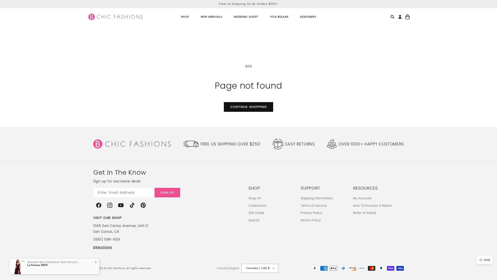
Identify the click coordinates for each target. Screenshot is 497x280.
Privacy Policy (311, 213)
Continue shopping (248, 107)
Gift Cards (256, 213)
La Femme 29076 (37, 265)
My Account (362, 198)
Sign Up (167, 192)
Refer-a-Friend (364, 213)
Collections (257, 206)
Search (254, 220)
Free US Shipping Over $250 (230, 144)
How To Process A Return (372, 206)
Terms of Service (314, 206)
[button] (185, 16)
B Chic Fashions (114, 268)
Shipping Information (317, 198)
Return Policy (311, 220)
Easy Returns (300, 144)
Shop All (254, 198)
